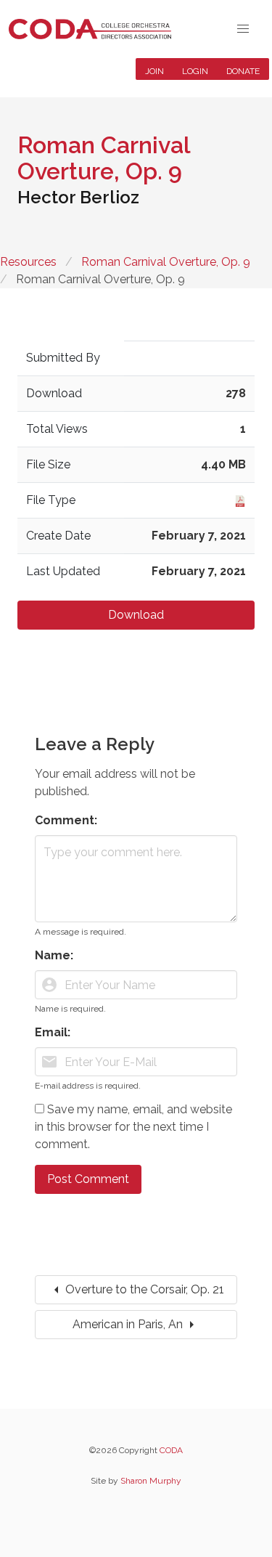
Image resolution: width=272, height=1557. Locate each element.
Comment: (66, 820)
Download (136, 615)
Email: (52, 1032)
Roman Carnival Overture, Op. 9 (165, 262)
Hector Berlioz (78, 197)
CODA (171, 1450)
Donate (243, 71)
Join (154, 71)
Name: (54, 955)
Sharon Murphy (150, 1481)
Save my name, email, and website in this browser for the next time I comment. (133, 1126)
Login (195, 71)
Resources (28, 262)
